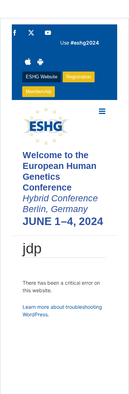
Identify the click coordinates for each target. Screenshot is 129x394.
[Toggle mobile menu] (102, 111)
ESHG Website (41, 76)
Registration (78, 76)
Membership (38, 91)
